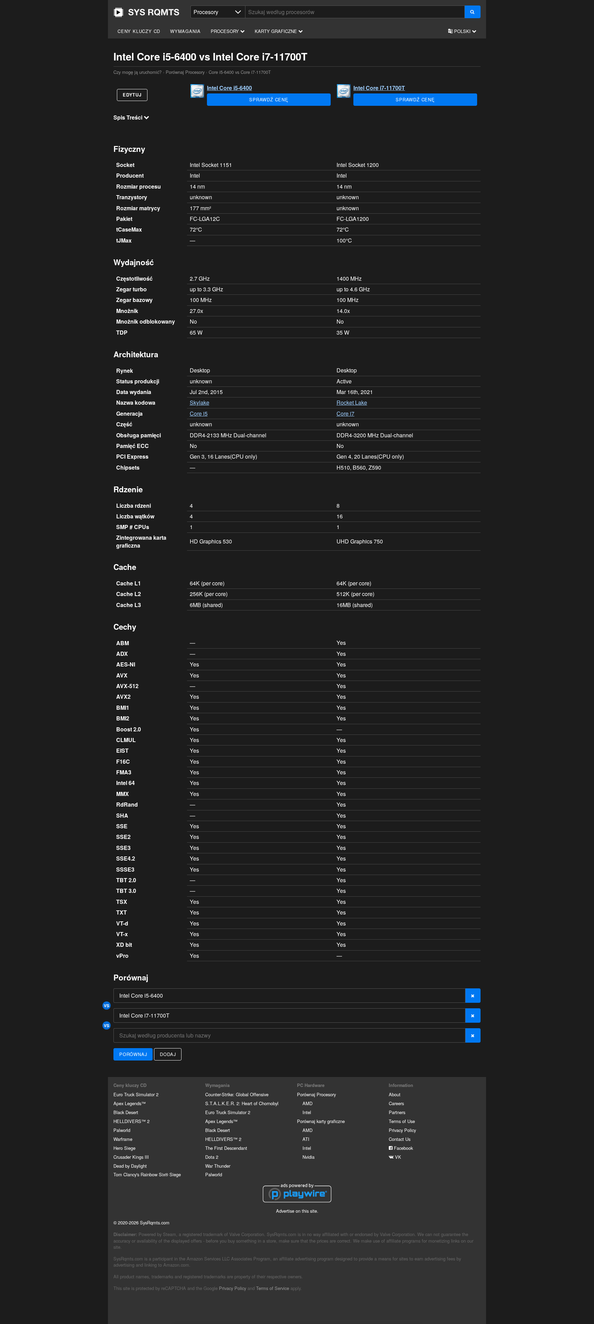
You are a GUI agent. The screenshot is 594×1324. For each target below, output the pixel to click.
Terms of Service (272, 1288)
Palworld (121, 1130)
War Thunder (217, 1166)
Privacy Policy (402, 1130)
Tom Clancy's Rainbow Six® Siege (147, 1174)
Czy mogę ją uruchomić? (146, 12)
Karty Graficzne (276, 31)
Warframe (122, 1139)
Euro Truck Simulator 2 (135, 1094)
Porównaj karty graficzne (321, 1121)
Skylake (199, 402)
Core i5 (199, 413)
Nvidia (308, 1157)
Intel (306, 1112)
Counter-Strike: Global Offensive (236, 1094)
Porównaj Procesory (185, 72)
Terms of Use (402, 1121)
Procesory (225, 31)
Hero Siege (124, 1148)
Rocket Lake (352, 402)
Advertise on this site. (297, 1211)
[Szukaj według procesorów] (472, 11)
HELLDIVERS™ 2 (131, 1121)
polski (462, 31)
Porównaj (133, 1054)
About (394, 1094)
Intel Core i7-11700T (379, 88)
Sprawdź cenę (268, 99)
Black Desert (125, 1112)
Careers (396, 1103)
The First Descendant (226, 1148)
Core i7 (345, 413)
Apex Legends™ (129, 1103)
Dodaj (168, 1054)
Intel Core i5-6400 (229, 88)
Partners (397, 1112)
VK (397, 1157)
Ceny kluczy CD (139, 31)
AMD (307, 1103)
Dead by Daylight (130, 1166)
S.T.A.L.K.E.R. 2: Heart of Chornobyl (241, 1103)
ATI (305, 1139)
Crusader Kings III (131, 1157)
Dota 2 (211, 1157)
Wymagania (185, 31)
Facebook (403, 1148)
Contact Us (399, 1139)
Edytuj (132, 95)
